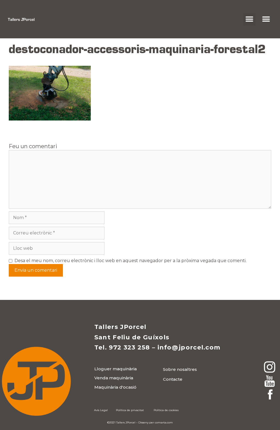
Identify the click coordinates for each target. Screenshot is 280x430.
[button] (249, 19)
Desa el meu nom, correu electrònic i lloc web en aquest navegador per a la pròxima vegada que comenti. (130, 260)
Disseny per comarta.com (155, 422)
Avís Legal (101, 410)
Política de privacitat (130, 410)
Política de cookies (166, 410)
